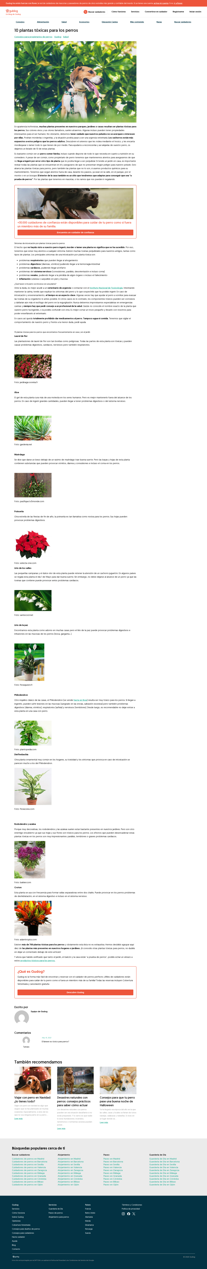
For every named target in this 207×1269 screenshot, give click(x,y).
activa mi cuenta (161, 3)
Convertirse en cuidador (156, 11)
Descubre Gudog (75, 992)
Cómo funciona (119, 11)
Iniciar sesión (195, 11)
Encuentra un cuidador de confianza (75, 232)
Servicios (135, 11)
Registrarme (178, 11)
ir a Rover (178, 3)
